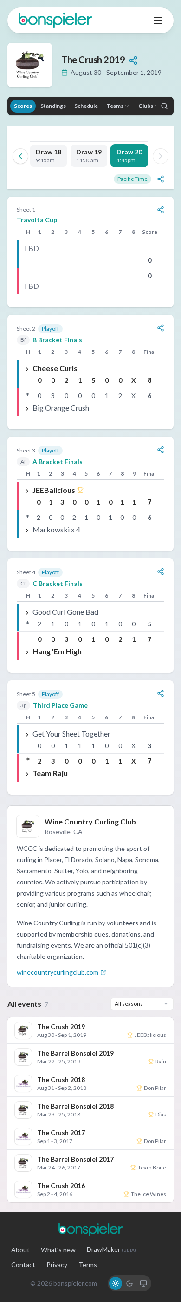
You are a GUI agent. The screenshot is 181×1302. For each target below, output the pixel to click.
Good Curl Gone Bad (65, 611)
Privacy (56, 1265)
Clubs (145, 105)
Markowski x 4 (56, 529)
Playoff (50, 328)
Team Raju (50, 773)
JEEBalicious (53, 489)
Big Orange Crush (60, 407)
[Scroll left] (20, 156)
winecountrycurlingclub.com (57, 972)
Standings (53, 105)
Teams (114, 105)
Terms (87, 1265)
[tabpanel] (90, 496)
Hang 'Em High (57, 651)
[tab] (48, 156)
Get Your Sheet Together (71, 733)
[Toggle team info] (27, 368)
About (20, 1250)
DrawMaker (111, 1249)
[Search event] (164, 106)
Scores (23, 105)
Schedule (86, 105)
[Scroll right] (160, 156)
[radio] (115, 1283)
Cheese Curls (55, 368)
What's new (58, 1250)
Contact (23, 1265)
